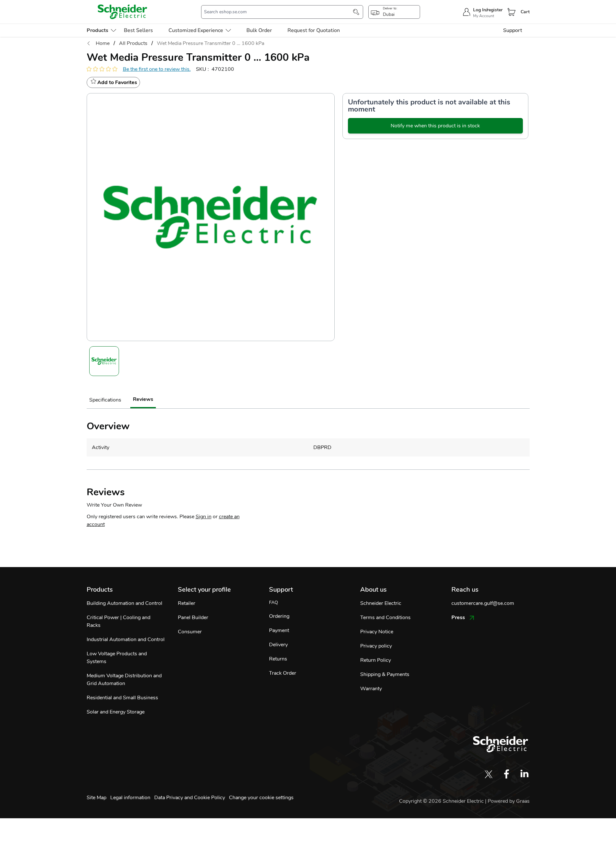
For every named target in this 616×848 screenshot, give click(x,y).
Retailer (186, 603)
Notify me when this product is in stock (435, 125)
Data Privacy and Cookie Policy (189, 797)
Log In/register (488, 10)
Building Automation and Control (124, 603)
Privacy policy (376, 645)
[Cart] (511, 12)
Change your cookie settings (261, 797)
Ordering (279, 616)
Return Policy (375, 660)
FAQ (273, 602)
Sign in (203, 516)
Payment (279, 630)
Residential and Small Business (122, 697)
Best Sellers (138, 30)
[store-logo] (122, 12)
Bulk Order (259, 30)
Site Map (96, 797)
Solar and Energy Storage (116, 711)
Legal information (130, 797)
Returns (278, 658)
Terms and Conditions (385, 617)
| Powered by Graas (507, 801)
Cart (525, 12)
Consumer (190, 631)
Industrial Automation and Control (126, 639)
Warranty (371, 688)
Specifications (105, 399)
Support (512, 30)
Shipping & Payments (384, 674)
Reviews (143, 399)
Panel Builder (193, 617)
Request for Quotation (313, 30)
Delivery (278, 644)
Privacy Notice (376, 631)
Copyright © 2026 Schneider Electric (442, 801)
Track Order (282, 673)
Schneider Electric (380, 603)
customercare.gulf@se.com (482, 603)
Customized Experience (195, 30)
